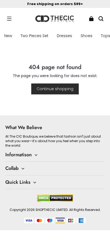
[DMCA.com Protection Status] (55, 200)
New (8, 35)
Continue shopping (55, 88)
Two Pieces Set (34, 35)
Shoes (86, 35)
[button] (9, 18)
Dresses (64, 35)
